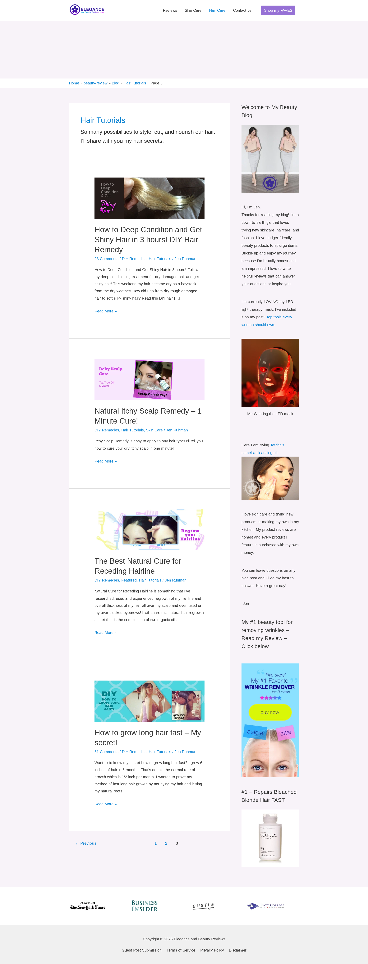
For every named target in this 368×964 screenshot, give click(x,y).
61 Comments (106, 752)
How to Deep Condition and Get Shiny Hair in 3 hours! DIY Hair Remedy (148, 239)
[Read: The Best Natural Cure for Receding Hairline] (149, 529)
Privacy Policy (212, 950)
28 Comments (106, 259)
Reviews (170, 10)
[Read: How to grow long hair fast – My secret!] (149, 701)
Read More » (105, 310)
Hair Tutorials (160, 259)
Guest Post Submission (142, 950)
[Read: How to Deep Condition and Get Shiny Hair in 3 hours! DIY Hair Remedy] (149, 198)
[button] (278, 10)
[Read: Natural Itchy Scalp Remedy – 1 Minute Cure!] (149, 379)
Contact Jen (243, 10)
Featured (129, 580)
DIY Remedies (134, 259)
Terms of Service (181, 950)
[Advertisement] (184, 50)
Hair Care (217, 10)
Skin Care (193, 10)
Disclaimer (237, 950)
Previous (85, 843)
